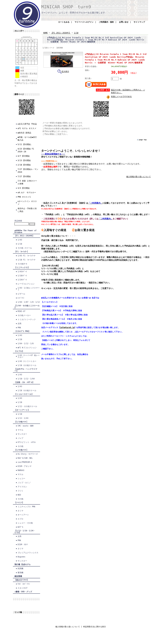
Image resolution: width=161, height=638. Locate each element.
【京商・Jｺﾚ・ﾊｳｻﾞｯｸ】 (24, 382)
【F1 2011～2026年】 (24, 236)
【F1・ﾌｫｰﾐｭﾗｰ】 (21, 251)
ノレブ (20, 438)
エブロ (20, 519)
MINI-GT (21, 311)
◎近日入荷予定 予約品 (27, 124)
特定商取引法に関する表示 (94, 627)
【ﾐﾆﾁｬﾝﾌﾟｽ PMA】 (22, 331)
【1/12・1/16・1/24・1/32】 (24, 532)
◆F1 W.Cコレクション (27, 347)
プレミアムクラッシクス (28, 553)
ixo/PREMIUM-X (25, 462)
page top (143, 139)
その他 (20, 446)
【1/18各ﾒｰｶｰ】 (21, 422)
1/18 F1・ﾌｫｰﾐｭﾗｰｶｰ (27, 260)
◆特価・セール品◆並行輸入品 (27, 138)
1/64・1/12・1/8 (25, 343)
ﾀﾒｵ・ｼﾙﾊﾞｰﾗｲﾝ (24, 584)
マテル (20, 430)
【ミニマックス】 (22, 267)
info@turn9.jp (67, 327)
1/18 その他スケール (27, 365)
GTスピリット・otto (27, 442)
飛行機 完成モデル (22, 564)
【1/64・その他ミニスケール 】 (27, 307)
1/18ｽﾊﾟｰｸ (22, 276)
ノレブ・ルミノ (24, 482)
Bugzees (21, 557)
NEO (19, 495)
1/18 (20, 244)
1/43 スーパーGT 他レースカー (29, 356)
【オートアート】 (22, 410)
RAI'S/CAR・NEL (25, 458)
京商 (19, 323)
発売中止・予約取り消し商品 (27, 209)
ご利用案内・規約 (106, 22)
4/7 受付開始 (24, 156)
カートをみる (63, 22)
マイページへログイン (84, 22)
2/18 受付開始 (24, 165)
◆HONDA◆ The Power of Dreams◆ (25, 231)
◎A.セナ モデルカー (27, 192)
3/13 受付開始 (24, 160)
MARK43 (21, 470)
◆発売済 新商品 (24, 133)
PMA (19, 328)
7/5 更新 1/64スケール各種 (27, 182)
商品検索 (18, 221)
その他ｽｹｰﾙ (22, 264)
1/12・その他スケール (27, 406)
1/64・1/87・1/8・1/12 (29, 302)
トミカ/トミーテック (27, 319)
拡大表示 (65, 71)
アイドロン (22, 487)
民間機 (20, 568)
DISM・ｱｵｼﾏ (23, 544)
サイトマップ (139, 22)
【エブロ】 (19, 351)
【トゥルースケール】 (23, 394)
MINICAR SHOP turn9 (66, 6)
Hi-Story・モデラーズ (28, 454)
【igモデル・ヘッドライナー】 (25, 370)
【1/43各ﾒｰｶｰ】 (21, 450)
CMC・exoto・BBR (25, 426)
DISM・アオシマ (24, 466)
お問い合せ (123, 22)
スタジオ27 (22, 588)
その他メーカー (24, 315)
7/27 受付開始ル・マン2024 (28, 170)
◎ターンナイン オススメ (27, 202)
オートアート (23, 515)
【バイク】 (19, 502)
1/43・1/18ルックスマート (29, 289)
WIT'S (20, 527)
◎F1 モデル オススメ (27, 128)
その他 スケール (25, 248)
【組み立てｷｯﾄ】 (21, 580)
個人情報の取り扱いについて (138, 177)
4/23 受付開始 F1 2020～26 (26, 150)
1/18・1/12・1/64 (26, 379)
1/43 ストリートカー (27, 361)
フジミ (20, 491)
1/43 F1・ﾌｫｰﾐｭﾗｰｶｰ (27, 256)
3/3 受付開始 (24, 188)
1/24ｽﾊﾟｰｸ (22, 280)
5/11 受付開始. (25, 144)
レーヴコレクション (26, 284)
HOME (45, 33)
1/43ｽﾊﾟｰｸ (22, 271)
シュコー (21, 478)
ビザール (21, 294)
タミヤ (20, 511)
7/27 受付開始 (24, 176)
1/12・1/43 (23, 418)
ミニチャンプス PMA (26, 507)
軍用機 (20, 573)
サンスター (22, 434)
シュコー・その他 (25, 523)
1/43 (20, 240)
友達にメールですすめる (121, 96)
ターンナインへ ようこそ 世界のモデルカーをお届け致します (73, 12)
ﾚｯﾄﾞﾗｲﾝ (21, 298)
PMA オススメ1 (24, 197)
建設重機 (18, 576)
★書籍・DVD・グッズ (23, 592)
